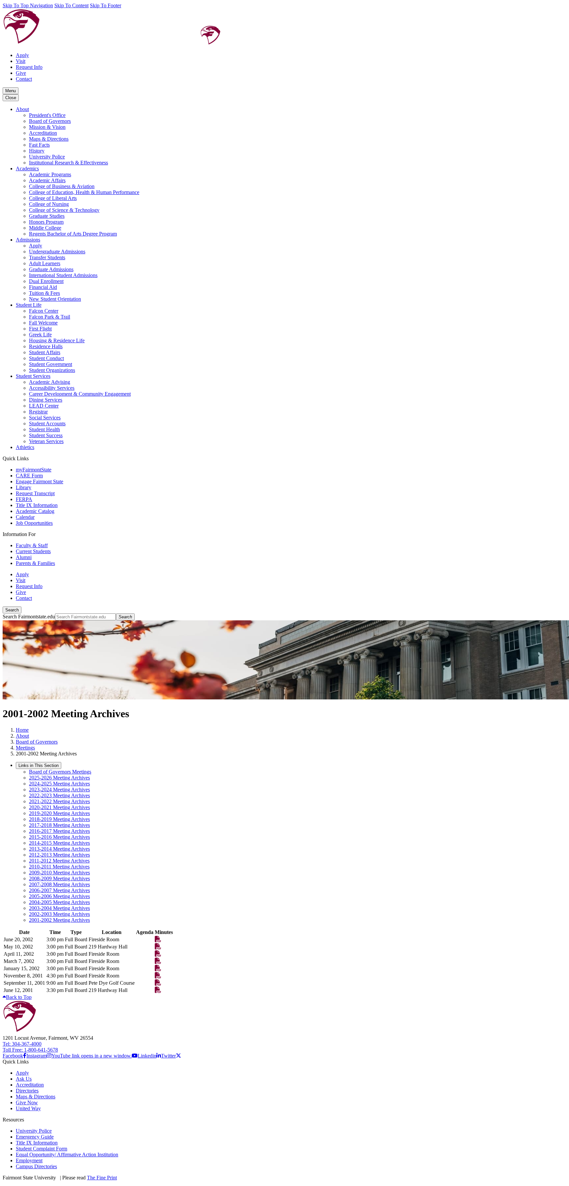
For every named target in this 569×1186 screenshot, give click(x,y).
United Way (28, 1108)
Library (23, 487)
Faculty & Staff (32, 545)
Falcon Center (43, 311)
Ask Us (24, 1079)
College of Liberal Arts (53, 198)
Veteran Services (46, 441)
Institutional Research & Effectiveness (68, 162)
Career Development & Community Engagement (80, 394)
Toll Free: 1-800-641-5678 (30, 1050)
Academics (27, 168)
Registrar (38, 411)
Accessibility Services (51, 388)
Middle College (45, 228)
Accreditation (43, 133)
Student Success (46, 435)
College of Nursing (49, 204)
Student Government (50, 364)
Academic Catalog (35, 511)
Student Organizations (52, 370)
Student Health (44, 429)
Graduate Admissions (51, 269)
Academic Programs (50, 174)
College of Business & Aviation (62, 186)
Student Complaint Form (41, 1148)
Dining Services (45, 400)
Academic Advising (49, 382)
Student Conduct (46, 358)
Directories (27, 1090)
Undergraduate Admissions (57, 251)
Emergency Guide (35, 1137)
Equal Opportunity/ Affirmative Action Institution (67, 1154)
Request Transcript (35, 493)
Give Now (27, 1102)
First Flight (40, 328)
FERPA (24, 499)
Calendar (25, 517)
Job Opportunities (34, 523)
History (36, 151)
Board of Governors (50, 121)
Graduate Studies (47, 216)
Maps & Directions (48, 139)
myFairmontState (33, 469)
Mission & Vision (47, 127)
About (22, 109)
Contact (24, 79)
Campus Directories (36, 1166)
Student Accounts (47, 423)
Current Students (33, 551)
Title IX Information (37, 505)
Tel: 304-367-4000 (22, 1044)
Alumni (24, 557)
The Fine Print (102, 1177)
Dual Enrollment (46, 281)
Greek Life (40, 334)
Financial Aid (43, 287)
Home (22, 730)
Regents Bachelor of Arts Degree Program (73, 234)
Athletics (25, 447)
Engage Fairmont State (39, 481)
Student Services (33, 376)
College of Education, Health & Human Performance (84, 192)
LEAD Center (44, 406)
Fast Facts (39, 145)
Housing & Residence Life (57, 340)
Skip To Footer (105, 5)
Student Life (28, 305)
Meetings (25, 747)
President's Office (47, 115)
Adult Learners (44, 263)
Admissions (28, 239)
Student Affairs (44, 352)
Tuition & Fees (44, 293)
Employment (29, 1160)
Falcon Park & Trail (49, 317)
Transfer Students (47, 257)
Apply (22, 55)
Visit (20, 61)
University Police (47, 156)
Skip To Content (71, 5)
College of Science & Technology (64, 210)
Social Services (45, 417)
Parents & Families (35, 563)
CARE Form (29, 475)
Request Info (29, 67)
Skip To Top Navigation (28, 5)
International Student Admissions (63, 275)
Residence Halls (46, 346)
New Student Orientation (55, 299)
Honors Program (46, 222)
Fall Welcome (43, 322)
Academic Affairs (47, 180)
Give (21, 73)
